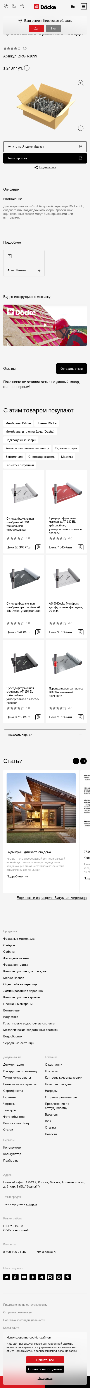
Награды (51, 1090)
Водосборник (12, 1036)
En (73, 6)
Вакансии (52, 1114)
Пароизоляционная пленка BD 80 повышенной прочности (66, 692)
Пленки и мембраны (18, 1004)
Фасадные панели (16, 958)
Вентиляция (12, 1010)
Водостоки (10, 1016)
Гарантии (10, 1097)
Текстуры (9, 1110)
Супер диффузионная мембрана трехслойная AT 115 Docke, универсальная (23, 607)
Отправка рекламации (61, 1097)
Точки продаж (17, 158)
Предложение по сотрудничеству (25, 1304)
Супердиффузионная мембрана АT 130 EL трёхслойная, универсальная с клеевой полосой (65, 526)
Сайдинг (9, 945)
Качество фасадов (58, 1084)
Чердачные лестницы (18, 1043)
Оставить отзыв (72, 368)
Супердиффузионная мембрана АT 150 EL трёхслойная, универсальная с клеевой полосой (23, 695)
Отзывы (50, 1127)
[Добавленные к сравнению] (13, 6)
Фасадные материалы (19, 938)
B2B (48, 1121)
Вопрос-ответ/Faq (16, 1123)
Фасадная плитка (15, 964)
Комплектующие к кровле (21, 997)
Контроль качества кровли (63, 1077)
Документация (13, 1064)
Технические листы (17, 1077)
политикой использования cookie (56, 1351)
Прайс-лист (11, 1160)
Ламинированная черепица (23, 991)
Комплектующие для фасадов (25, 971)
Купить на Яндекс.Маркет (25, 146)
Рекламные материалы (19, 1084)
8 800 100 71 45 (14, 1252)
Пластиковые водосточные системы (29, 1023)
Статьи (8, 1129)
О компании (53, 1064)
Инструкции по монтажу (20, 1071)
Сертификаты (13, 1090)
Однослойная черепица (20, 984)
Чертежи (9, 1103)
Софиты (9, 951)
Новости (51, 1134)
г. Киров (31, 1204)
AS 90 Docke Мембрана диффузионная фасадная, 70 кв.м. (66, 607)
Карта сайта (11, 1327)
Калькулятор (12, 1154)
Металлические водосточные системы (30, 1029)
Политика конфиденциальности (24, 1320)
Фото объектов (13, 1116)
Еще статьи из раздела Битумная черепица (52, 898)
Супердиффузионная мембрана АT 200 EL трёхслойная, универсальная (20, 524)
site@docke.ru (47, 1252)
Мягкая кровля (13, 978)
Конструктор (12, 1147)
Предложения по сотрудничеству (57, 1106)
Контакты (51, 1071)
